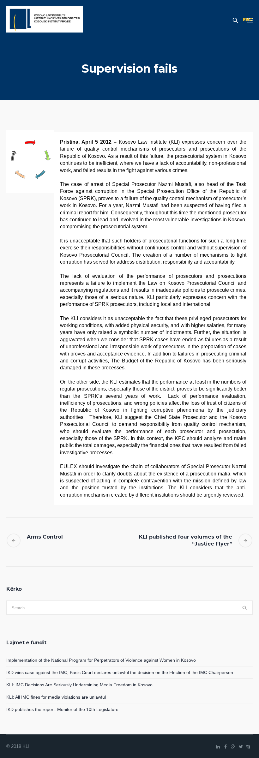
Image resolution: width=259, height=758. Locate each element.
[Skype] (248, 746)
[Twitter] (241, 746)
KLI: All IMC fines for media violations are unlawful (56, 697)
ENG (248, 19)
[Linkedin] (218, 746)
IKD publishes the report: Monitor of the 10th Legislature (62, 709)
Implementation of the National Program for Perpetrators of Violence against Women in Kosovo (101, 660)
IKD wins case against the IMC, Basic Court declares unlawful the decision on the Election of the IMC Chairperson (119, 672)
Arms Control (45, 537)
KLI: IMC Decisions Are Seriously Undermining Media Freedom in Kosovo (79, 684)
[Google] (233, 746)
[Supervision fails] (30, 161)
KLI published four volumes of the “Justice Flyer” (185, 540)
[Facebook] (225, 746)
